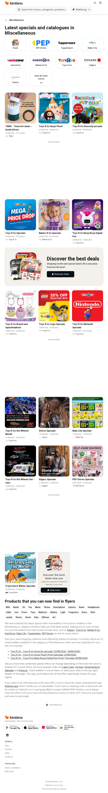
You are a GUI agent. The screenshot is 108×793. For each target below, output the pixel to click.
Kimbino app (11, 686)
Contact (8, 749)
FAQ (7, 745)
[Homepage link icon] (47, 705)
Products (9, 756)
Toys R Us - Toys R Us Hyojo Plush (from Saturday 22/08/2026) (43, 654)
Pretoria (23, 670)
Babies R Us (93, 630)
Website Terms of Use (54, 785)
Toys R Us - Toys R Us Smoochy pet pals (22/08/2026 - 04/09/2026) (45, 651)
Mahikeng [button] (81, 9)
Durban (79, 667)
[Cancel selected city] (89, 9)
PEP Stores (47, 633)
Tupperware (34, 633)
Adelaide (9, 670)
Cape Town (68, 667)
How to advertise (12, 767)
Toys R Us (81, 630)
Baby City (21, 633)
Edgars (71, 630)
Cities (7, 753)
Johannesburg (92, 667)
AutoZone (10, 633)
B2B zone (9, 771)
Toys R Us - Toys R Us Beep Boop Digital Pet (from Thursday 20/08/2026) (49, 658)
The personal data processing (54, 789)
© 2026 (54, 781)
